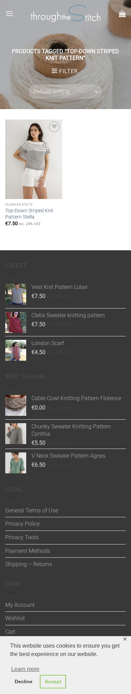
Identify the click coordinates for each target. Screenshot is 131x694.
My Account (20, 605)
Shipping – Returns (28, 564)
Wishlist (15, 618)
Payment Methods (27, 551)
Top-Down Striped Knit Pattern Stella (29, 214)
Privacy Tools (21, 537)
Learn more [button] (25, 669)
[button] (9, 13)
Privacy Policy (22, 523)
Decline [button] (23, 681)
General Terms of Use (31, 510)
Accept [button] (53, 681)
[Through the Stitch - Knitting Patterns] (66, 13)
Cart (10, 631)
